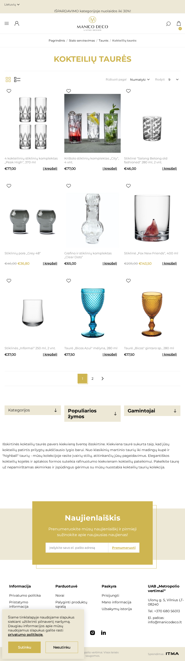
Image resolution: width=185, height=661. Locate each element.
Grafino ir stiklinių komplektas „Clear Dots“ (88, 255)
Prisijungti (110, 595)
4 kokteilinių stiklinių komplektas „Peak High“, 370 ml (31, 160)
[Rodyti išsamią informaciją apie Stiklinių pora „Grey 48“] (33, 218)
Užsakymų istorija (117, 609)
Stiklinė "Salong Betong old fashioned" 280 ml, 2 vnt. (145, 160)
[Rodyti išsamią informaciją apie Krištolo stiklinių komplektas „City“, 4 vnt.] (92, 123)
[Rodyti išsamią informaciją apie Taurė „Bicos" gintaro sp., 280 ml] (152, 313)
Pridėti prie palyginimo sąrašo (17, 91)
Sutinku (24, 647)
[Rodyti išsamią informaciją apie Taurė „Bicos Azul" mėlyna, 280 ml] (92, 313)
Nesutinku (61, 647)
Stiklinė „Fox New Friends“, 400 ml (151, 253)
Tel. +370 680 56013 (164, 611)
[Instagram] (92, 632)
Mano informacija (116, 602)
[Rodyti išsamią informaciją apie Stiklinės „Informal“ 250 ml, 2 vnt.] (33, 313)
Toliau (102, 378)
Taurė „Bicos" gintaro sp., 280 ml (149, 348)
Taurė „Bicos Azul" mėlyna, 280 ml (91, 348)
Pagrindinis (57, 40)
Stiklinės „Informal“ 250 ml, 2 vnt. (30, 348)
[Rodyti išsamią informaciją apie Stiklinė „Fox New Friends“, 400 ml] (152, 218)
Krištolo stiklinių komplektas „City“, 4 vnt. (91, 160)
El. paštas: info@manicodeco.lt (165, 620)
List (17, 79)
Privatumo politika (25, 595)
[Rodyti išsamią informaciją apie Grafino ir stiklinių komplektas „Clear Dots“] (92, 218)
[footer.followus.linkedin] (103, 632)
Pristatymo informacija (18, 604)
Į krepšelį (50, 168)
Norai (59, 595)
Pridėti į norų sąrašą (9, 91)
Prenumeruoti (124, 548)
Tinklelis (8, 79)
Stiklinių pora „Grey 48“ (23, 253)
